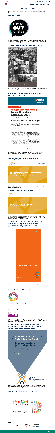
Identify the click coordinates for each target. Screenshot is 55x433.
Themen (36, 4)
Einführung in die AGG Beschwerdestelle (20, 190)
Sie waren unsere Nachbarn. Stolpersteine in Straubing (25, 45)
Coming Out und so (14, 15)
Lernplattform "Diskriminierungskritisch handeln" (23, 290)
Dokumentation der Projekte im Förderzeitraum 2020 (24, 391)
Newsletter (45, 1)
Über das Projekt (42, 4)
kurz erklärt (47, 4)
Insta (48, 431)
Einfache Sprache (38, 1)
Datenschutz (21, 431)
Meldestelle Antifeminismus (16, 310)
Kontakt (6, 431)
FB (49, 1)
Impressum (13, 431)
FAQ (42, 1)
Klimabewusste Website (40, 431)
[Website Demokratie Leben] (36, 426)
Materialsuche (32, 4)
